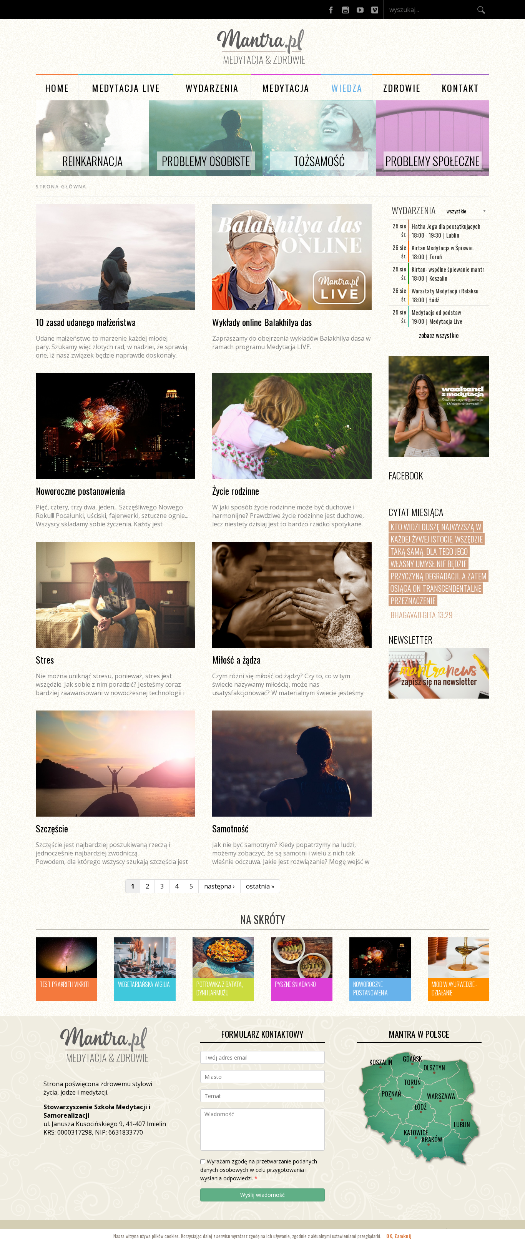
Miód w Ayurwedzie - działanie (454, 988)
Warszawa (441, 1096)
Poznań (391, 1093)
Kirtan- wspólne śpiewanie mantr (448, 269)
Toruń (412, 1082)
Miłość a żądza (236, 659)
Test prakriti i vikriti (64, 984)
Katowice (416, 1132)
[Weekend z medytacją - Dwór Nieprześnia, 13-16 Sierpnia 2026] (439, 406)
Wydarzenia (212, 88)
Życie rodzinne (235, 491)
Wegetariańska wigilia (144, 984)
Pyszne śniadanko (295, 984)
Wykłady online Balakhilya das (262, 322)
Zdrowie (401, 88)
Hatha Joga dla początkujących (446, 226)
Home (57, 88)
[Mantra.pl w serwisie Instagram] (345, 9)
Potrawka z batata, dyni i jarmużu (219, 988)
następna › (219, 886)
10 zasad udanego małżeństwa (86, 322)
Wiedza (346, 88)
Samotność (230, 828)
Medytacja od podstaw (436, 312)
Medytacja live (126, 88)
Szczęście (52, 828)
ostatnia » (260, 886)
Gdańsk (412, 1058)
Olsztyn (434, 1067)
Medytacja (285, 88)
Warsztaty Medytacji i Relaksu (445, 290)
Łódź (421, 1107)
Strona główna (61, 186)
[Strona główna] (262, 66)
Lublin (462, 1124)
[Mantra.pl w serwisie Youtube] (360, 9)
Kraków (432, 1139)
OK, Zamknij (399, 1236)
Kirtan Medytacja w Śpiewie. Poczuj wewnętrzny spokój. (443, 252)
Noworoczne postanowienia (80, 491)
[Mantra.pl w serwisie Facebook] (330, 9)
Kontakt (460, 88)
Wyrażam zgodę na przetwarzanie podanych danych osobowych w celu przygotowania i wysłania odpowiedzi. (258, 1170)
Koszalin (380, 1062)
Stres (45, 659)
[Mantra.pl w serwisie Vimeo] (374, 9)
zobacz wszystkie (439, 335)
